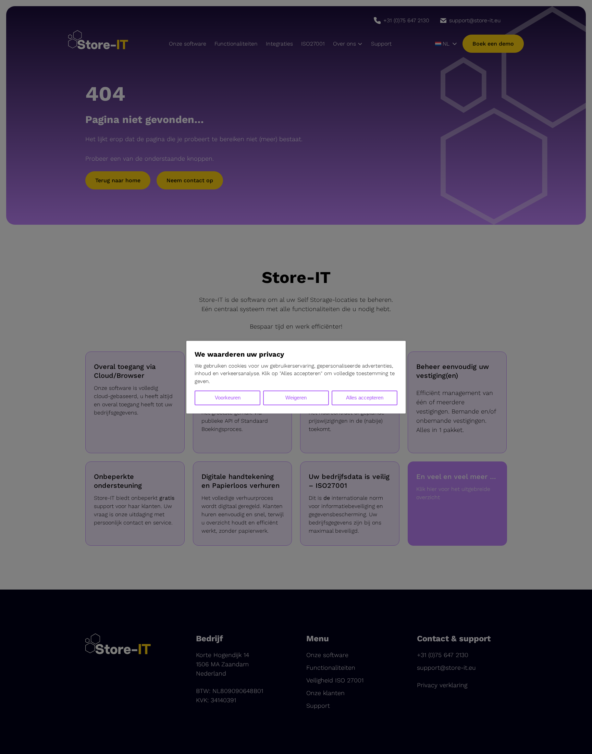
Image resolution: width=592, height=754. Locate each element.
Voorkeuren (228, 397)
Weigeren (296, 397)
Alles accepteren (364, 397)
